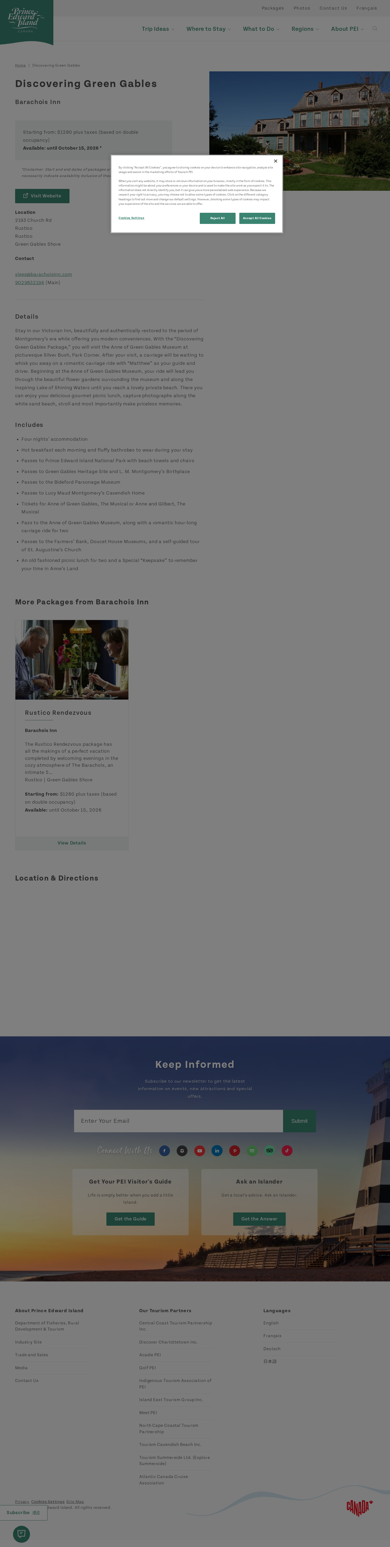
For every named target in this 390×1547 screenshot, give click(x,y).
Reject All (217, 218)
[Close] (275, 161)
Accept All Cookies (257, 218)
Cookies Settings (131, 218)
